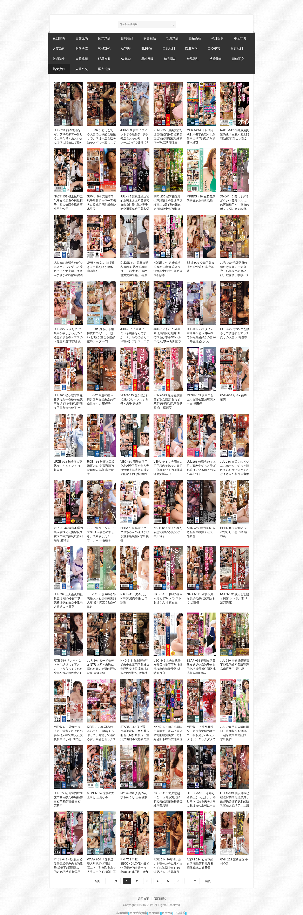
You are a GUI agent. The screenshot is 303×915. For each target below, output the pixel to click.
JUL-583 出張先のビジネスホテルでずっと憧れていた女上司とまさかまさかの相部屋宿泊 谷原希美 (68, 270)
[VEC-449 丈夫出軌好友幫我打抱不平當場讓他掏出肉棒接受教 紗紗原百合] (168, 634)
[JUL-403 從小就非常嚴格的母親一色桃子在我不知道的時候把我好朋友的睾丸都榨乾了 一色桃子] (68, 369)
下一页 (192, 881)
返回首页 (59, 38)
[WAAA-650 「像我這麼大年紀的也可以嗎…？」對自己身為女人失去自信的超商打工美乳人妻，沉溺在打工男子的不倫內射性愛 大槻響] (101, 833)
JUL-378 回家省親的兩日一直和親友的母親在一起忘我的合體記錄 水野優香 (234, 733)
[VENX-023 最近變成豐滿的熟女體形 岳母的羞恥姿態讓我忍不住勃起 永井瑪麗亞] (168, 369)
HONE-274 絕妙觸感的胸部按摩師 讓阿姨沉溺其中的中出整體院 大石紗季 (168, 268)
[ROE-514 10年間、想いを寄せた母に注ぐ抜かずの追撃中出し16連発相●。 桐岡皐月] (168, 833)
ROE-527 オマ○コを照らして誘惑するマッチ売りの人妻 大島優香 (234, 333)
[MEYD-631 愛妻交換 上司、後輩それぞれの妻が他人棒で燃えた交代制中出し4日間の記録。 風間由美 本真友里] (68, 700)
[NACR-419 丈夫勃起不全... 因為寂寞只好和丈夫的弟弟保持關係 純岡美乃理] (168, 767)
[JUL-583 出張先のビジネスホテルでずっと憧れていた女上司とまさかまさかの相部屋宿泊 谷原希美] (68, 236)
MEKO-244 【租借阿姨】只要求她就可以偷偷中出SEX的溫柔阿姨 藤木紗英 (201, 136)
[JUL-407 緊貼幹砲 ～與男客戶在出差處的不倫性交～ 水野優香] (101, 369)
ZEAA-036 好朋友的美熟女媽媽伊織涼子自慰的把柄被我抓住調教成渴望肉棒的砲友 (201, 666)
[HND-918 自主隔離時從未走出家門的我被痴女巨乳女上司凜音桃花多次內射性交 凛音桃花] (134, 634)
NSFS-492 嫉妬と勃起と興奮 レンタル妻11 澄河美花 (234, 598)
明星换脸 (104, 58)
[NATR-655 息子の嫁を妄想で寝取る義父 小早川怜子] (168, 502)
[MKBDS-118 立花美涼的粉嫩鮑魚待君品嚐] (201, 170)
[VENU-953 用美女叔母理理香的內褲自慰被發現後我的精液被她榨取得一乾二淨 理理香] (168, 104)
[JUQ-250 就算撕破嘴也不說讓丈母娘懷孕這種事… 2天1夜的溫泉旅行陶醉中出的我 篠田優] (168, 170)
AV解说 (126, 58)
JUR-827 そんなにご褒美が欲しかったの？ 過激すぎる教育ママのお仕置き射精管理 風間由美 (68, 337)
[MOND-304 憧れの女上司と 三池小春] (101, 767)
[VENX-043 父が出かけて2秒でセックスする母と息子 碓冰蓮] (134, 369)
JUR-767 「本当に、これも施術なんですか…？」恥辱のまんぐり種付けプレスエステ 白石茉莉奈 (134, 337)
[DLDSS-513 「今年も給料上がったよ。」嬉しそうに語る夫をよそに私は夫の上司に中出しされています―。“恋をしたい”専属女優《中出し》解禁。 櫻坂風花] (201, 767)
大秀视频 (81, 58)
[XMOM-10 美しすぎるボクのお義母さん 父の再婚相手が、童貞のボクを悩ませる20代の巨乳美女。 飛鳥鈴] (234, 170)
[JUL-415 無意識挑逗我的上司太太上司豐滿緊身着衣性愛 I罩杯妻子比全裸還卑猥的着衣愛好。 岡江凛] (134, 170)
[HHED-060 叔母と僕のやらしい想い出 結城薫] (234, 502)
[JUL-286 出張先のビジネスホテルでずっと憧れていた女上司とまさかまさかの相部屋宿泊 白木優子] (234, 435)
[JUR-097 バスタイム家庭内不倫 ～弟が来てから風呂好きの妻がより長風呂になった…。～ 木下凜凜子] (201, 303)
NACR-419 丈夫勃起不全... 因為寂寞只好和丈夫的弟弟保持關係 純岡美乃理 (168, 799)
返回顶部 (160, 898)
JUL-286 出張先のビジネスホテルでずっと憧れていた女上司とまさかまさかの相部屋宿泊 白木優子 (234, 469)
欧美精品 (149, 38)
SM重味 (146, 48)
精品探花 (170, 58)
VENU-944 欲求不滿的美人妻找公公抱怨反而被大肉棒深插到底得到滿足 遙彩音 (68, 534)
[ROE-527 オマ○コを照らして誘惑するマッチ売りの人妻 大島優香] (234, 303)
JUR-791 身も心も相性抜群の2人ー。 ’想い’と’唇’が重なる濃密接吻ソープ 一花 (101, 335)
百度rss (167, 913)
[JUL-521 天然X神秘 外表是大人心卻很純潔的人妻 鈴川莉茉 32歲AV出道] (101, 568)
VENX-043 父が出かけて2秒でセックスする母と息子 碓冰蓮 (134, 399)
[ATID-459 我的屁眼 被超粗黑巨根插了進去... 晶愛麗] (201, 502)
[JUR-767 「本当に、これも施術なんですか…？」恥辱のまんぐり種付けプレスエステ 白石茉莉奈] (134, 303)
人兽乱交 (81, 69)
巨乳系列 (168, 48)
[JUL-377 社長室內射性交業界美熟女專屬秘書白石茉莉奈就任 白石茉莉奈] (68, 767)
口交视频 (214, 48)
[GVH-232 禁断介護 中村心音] (234, 833)
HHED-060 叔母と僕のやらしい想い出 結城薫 (233, 532)
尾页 (208, 881)
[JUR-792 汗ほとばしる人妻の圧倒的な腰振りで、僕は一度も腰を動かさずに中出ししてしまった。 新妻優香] (101, 104)
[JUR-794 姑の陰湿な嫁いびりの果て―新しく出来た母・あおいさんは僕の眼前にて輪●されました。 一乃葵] (68, 104)
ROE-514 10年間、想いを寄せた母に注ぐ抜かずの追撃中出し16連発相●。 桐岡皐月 (168, 865)
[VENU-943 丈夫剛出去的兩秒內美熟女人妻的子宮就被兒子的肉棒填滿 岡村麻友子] (168, 435)
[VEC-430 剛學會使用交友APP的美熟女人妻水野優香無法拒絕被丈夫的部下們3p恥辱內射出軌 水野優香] (134, 435)
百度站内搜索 (138, 913)
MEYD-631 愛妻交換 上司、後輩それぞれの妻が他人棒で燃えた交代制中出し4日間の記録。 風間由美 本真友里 (68, 737)
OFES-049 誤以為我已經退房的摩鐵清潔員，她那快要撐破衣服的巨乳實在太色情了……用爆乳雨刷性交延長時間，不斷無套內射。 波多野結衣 (234, 805)
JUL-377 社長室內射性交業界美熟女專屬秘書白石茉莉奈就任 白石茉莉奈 (68, 799)
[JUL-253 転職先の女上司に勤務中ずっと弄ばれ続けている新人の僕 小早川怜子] (201, 435)
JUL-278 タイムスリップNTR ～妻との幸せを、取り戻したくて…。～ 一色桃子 (101, 534)
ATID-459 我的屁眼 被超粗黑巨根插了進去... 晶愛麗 (201, 532)
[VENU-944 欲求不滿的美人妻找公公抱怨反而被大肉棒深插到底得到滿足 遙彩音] (68, 502)
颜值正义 (238, 58)
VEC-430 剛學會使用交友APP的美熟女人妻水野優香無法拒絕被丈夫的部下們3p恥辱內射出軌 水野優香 (134, 469)
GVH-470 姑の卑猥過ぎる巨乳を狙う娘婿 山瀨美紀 (100, 266)
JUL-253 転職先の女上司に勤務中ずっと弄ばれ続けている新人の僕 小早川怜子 (201, 467)
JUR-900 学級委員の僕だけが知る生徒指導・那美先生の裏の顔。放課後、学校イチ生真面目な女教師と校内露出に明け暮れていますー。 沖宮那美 (234, 274)
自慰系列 (236, 48)
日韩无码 (81, 38)
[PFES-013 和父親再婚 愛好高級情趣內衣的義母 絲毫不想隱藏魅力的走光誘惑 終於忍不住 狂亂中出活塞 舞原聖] (68, 833)
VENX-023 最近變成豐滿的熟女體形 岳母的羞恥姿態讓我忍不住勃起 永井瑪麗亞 (168, 401)
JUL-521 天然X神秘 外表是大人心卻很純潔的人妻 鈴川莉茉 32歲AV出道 (101, 600)
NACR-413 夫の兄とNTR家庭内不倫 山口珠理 (133, 598)
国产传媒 (104, 69)
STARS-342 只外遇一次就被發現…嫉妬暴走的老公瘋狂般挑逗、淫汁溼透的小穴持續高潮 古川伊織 (134, 735)
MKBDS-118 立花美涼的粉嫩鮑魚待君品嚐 (201, 198)
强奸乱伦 (104, 48)
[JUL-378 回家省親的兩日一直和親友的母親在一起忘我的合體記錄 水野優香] (234, 700)
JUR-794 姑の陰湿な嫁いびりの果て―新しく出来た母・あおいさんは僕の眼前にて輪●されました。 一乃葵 (68, 138)
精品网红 (193, 58)
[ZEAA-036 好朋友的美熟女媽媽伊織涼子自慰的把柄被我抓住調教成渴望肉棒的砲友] (201, 634)
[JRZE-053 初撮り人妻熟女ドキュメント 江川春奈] (68, 435)
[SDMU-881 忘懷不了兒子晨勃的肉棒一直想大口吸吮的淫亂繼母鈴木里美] (101, 170)
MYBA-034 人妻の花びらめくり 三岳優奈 (133, 795)
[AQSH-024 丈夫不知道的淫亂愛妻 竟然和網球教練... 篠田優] (201, 833)
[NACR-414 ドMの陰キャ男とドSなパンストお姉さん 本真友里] (168, 568)
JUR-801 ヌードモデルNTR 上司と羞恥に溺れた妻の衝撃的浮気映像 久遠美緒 (101, 666)
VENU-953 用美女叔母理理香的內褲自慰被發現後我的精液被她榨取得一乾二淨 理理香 (168, 136)
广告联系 (179, 913)
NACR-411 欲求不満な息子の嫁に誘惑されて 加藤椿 (201, 598)
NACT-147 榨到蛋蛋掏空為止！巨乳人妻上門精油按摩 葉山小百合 (234, 134)
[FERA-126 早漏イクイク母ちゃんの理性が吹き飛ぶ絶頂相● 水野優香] (134, 502)
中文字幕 (240, 38)
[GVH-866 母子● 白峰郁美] (234, 369)
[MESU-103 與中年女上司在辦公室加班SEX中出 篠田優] (201, 369)
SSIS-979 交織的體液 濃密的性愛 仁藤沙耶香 (200, 266)
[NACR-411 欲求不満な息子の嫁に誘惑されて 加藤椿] (201, 568)
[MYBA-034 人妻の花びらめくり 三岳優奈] (134, 767)
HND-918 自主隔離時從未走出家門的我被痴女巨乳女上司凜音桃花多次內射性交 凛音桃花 (134, 668)
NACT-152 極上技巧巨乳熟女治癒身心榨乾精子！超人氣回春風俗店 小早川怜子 (68, 202)
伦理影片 (217, 38)
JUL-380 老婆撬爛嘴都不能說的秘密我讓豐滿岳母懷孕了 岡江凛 (234, 664)
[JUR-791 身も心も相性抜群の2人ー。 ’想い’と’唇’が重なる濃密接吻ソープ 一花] (101, 303)
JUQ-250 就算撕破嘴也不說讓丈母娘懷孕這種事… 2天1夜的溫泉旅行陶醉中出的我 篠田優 (168, 204)
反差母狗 (215, 58)
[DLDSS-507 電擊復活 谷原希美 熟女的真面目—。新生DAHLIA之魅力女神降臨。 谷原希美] (134, 236)
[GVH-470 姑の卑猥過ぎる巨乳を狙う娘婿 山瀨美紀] (101, 236)
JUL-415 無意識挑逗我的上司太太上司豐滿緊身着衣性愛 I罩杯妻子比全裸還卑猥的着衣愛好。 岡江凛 (134, 204)
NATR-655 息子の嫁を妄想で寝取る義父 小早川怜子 (168, 532)
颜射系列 (191, 48)
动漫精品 (172, 38)
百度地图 (154, 913)
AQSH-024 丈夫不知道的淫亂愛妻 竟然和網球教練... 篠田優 (200, 863)
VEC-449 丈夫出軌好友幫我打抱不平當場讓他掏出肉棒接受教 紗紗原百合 (168, 666)
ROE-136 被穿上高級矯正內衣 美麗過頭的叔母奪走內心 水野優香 (100, 467)
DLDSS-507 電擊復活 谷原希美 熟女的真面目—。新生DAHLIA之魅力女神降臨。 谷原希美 (134, 270)
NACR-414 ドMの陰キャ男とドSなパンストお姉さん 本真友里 (168, 598)
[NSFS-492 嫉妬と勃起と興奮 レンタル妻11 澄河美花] (234, 568)
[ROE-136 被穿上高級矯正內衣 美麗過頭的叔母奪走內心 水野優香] (101, 435)
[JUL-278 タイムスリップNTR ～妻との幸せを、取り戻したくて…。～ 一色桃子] (101, 502)
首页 (97, 881)
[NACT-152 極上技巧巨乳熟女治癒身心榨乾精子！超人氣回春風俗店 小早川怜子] (68, 170)
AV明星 (126, 48)
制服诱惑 (81, 48)
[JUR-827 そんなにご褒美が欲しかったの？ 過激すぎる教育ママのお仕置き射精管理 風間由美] (68, 303)
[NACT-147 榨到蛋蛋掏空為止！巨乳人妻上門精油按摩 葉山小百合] (234, 104)
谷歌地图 (122, 913)
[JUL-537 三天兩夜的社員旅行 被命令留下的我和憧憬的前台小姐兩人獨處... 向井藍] (68, 568)
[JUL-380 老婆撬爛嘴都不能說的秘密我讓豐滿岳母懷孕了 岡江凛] (234, 634)
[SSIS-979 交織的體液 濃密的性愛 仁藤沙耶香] (201, 236)
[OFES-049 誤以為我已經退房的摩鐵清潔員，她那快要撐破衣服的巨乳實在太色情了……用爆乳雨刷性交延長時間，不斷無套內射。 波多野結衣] (234, 767)
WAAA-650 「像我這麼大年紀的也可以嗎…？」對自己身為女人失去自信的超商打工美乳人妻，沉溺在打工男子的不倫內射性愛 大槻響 (101, 871)
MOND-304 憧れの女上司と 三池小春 (100, 795)
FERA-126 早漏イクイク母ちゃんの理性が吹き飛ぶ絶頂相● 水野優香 (134, 534)
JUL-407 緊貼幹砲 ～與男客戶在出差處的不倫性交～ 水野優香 (101, 399)
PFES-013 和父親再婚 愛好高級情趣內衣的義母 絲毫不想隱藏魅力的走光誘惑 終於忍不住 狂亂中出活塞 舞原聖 (68, 869)
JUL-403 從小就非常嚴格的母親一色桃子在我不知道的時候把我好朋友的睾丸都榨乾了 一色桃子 (68, 403)
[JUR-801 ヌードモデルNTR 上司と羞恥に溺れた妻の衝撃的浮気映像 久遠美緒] (101, 634)
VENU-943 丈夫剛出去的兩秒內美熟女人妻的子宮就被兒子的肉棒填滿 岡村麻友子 (168, 467)
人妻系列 (59, 48)
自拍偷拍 (195, 38)
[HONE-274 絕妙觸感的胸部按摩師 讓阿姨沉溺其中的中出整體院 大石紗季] (168, 236)
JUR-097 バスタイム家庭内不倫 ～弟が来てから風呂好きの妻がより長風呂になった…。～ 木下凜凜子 (201, 337)
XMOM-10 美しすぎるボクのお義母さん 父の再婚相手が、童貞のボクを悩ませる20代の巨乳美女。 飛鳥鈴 (234, 204)
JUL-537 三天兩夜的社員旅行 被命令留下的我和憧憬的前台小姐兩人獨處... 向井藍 (68, 600)
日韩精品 (127, 38)
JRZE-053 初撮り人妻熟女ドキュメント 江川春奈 (68, 465)
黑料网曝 (147, 58)
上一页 (113, 881)
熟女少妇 (59, 69)
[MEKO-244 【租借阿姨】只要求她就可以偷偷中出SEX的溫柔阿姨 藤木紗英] (201, 104)
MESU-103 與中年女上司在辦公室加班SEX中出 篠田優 (201, 399)
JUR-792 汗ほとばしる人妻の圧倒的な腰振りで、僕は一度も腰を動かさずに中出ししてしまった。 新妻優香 (101, 138)
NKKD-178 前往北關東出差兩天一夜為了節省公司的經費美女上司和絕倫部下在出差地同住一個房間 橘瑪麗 (168, 735)
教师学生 (59, 58)
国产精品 (104, 38)
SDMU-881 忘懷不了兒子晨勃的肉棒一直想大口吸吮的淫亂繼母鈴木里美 (101, 202)
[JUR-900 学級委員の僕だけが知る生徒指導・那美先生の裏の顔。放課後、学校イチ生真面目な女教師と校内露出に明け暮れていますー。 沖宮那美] (234, 236)
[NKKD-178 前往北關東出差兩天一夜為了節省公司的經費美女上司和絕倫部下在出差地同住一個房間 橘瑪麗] (168, 700)
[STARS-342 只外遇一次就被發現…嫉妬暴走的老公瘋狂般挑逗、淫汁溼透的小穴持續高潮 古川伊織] (134, 700)
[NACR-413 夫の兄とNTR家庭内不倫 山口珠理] (134, 568)
